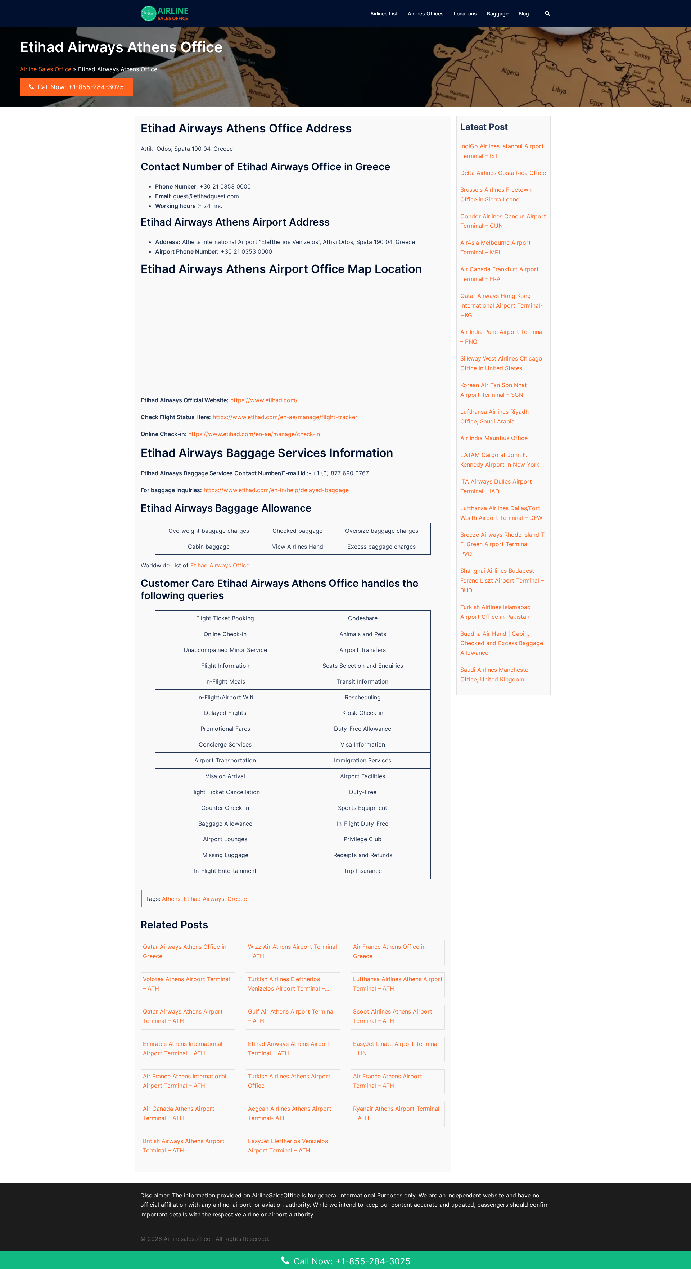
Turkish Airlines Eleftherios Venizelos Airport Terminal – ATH (286, 984)
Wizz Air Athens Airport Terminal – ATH (292, 951)
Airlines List (384, 13)
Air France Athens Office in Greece (389, 951)
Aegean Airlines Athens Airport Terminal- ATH (289, 1113)
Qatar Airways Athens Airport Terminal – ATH (183, 1016)
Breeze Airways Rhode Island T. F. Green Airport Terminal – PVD (503, 544)
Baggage (498, 13)
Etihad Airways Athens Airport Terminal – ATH (289, 1048)
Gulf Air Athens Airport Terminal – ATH (291, 1016)
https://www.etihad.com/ (264, 400)
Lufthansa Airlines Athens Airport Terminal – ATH (398, 983)
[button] (548, 13)
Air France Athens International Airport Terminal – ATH (184, 1081)
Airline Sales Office (45, 69)
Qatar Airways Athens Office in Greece (184, 951)
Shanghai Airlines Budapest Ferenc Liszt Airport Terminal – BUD (502, 580)
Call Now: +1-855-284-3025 (80, 87)
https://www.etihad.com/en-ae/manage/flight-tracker (285, 417)
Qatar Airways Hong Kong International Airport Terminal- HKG (501, 305)
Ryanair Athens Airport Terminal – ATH (396, 1113)
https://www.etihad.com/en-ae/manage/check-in (254, 434)
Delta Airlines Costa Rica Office (503, 172)
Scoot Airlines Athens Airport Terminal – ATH (392, 1016)
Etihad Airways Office (219, 565)
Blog (524, 13)
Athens (171, 898)
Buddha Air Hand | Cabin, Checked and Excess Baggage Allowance (501, 643)
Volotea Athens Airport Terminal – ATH (186, 983)
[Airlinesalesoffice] (164, 13)
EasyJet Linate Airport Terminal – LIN (396, 1048)
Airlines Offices (426, 13)
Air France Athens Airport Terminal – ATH (387, 1081)
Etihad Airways (204, 898)
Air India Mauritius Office (494, 437)
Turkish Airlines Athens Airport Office (289, 1081)
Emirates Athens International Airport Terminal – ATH (182, 1048)
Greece (237, 898)
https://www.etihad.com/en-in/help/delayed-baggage (276, 490)
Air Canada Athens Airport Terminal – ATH (178, 1113)
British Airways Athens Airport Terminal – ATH (184, 1145)
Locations (465, 13)
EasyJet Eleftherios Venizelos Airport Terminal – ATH (288, 1145)
